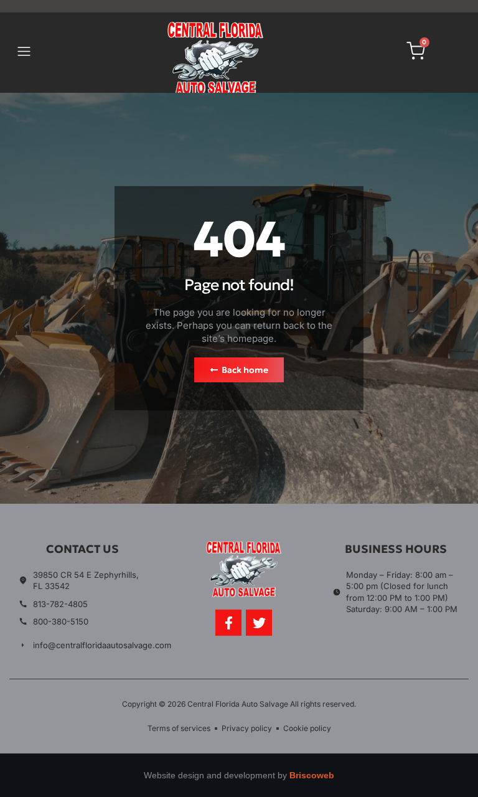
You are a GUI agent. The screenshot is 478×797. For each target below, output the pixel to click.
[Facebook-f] (228, 623)
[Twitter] (259, 623)
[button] (24, 53)
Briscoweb (311, 775)
